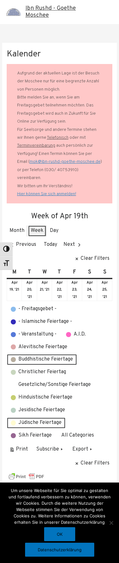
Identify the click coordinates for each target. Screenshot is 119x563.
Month (17, 230)
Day (54, 230)
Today (50, 244)
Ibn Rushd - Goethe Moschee (50, 12)
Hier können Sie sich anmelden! (46, 194)
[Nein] (111, 523)
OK (60, 534)
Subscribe (47, 449)
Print (18, 450)
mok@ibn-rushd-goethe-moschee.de (65, 161)
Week (37, 230)
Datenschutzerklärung (60, 549)
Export (80, 449)
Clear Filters (95, 258)
